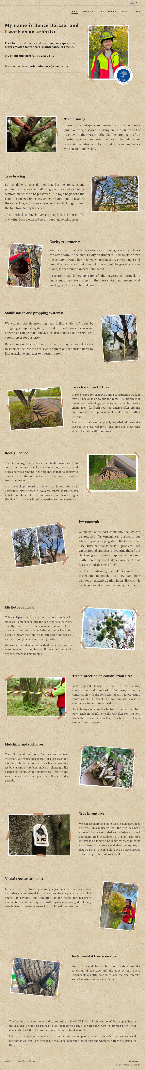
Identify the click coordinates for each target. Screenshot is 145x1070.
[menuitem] (75, 11)
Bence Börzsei (51, 25)
